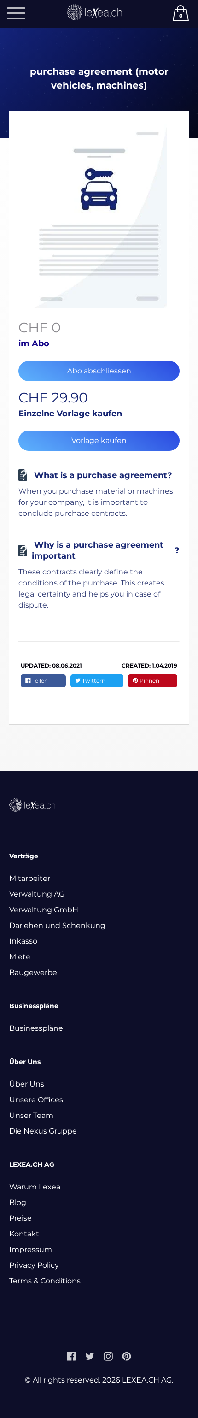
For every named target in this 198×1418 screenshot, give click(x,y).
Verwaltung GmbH (43, 909)
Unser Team (31, 1115)
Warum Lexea (34, 1186)
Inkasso (23, 941)
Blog (17, 1202)
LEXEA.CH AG (147, 1380)
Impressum (30, 1249)
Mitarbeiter (29, 878)
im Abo (33, 343)
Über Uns (26, 1084)
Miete (19, 956)
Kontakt (24, 1233)
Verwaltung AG (36, 894)
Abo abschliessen (99, 370)
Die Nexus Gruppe (43, 1131)
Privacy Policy (34, 1265)
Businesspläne (36, 1028)
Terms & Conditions (45, 1280)
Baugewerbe (33, 972)
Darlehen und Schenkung (57, 925)
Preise (20, 1218)
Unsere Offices (36, 1099)
